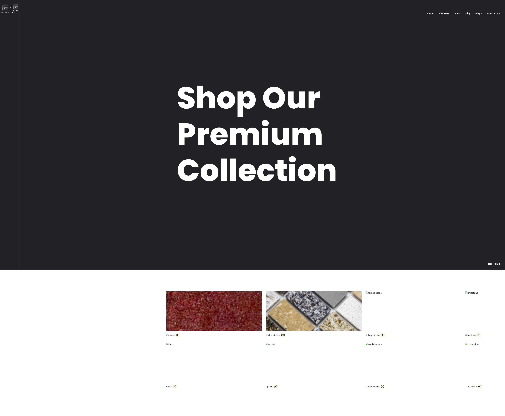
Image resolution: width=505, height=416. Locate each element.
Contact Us (493, 13)
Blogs (478, 13)
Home (430, 13)
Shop (457, 13)
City (467, 13)
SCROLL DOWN (494, 306)
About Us (444, 13)
